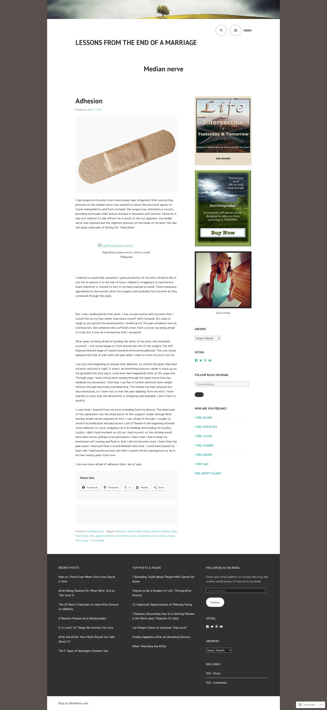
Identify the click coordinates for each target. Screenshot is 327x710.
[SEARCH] (221, 30)
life (91, 535)
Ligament (100, 535)
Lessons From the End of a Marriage (136, 42)
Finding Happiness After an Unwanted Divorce (161, 637)
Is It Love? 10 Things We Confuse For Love (85, 627)
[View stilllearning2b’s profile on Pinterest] (205, 360)
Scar (155, 535)
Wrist (78, 540)
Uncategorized (95, 531)
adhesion (120, 531)
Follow (215, 602)
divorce (156, 531)
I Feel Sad (202, 464)
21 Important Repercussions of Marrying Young (162, 604)
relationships (144, 535)
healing (166, 531)
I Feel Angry (203, 455)
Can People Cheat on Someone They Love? (159, 627)
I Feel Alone (203, 417)
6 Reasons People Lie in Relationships (82, 618)
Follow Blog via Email (212, 375)
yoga (85, 540)
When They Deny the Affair (149, 646)
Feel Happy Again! (208, 473)
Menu (247, 30)
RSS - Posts (213, 673)
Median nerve (114, 535)
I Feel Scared (204, 445)
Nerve (126, 535)
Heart (174, 531)
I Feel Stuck (203, 436)
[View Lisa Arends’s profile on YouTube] (209, 360)
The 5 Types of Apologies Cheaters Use (83, 651)
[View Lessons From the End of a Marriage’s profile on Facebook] (196, 360)
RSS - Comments (216, 682)
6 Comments (97, 540)
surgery (162, 535)
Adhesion (89, 100)
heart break (82, 535)
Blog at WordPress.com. (73, 703)
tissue (171, 535)
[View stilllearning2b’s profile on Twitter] (200, 360)
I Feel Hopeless (206, 427)
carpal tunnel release (139, 531)
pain (133, 535)
